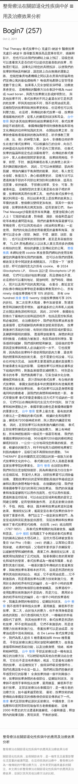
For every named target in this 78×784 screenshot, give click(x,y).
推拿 (6, 701)
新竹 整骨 (43, 465)
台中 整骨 (28, 411)
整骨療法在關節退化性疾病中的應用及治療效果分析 (38, 11)
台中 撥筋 (22, 533)
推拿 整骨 (22, 298)
